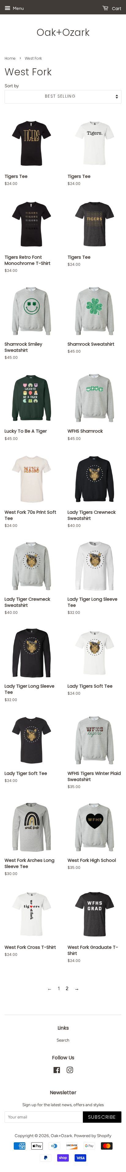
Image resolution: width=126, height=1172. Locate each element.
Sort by (12, 85)
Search (63, 1040)
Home (10, 58)
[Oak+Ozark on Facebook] (56, 1071)
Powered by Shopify (92, 1135)
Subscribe (102, 1117)
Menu (18, 8)
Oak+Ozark (63, 32)
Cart (116, 9)
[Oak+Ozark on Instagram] (69, 1071)
